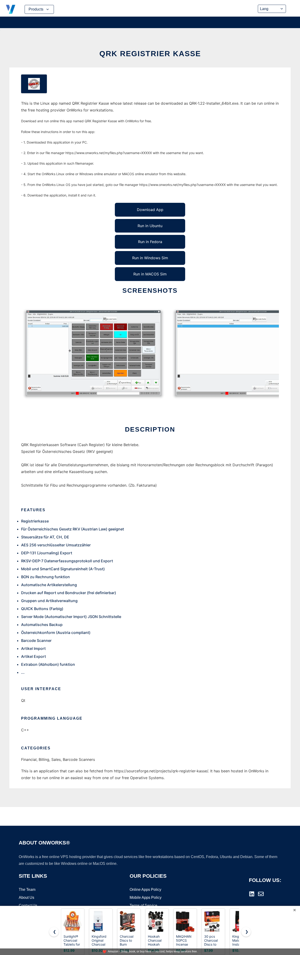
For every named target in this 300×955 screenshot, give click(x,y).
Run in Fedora (150, 241)
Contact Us (28, 905)
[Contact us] (261, 894)
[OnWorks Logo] (10, 9)
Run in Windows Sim (150, 257)
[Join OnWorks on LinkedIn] (252, 894)
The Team (27, 890)
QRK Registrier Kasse (150, 53)
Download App (150, 209)
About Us (26, 897)
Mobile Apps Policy (145, 897)
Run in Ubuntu (150, 225)
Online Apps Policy (145, 890)
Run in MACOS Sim (150, 274)
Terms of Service (143, 905)
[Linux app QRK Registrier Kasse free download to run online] (34, 83)
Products (36, 9)
